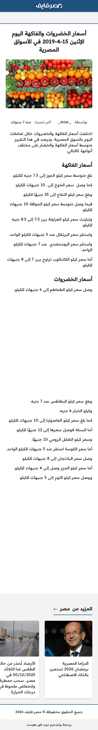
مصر (65, 608)
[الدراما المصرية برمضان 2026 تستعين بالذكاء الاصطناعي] (68, 660)
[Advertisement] (49, 345)
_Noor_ (64, 122)
